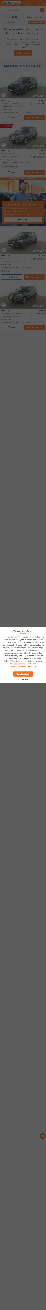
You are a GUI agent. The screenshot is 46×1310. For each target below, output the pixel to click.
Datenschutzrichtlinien (18, 666)
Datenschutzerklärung (18, 664)
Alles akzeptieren (23, 674)
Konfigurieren (23, 679)
